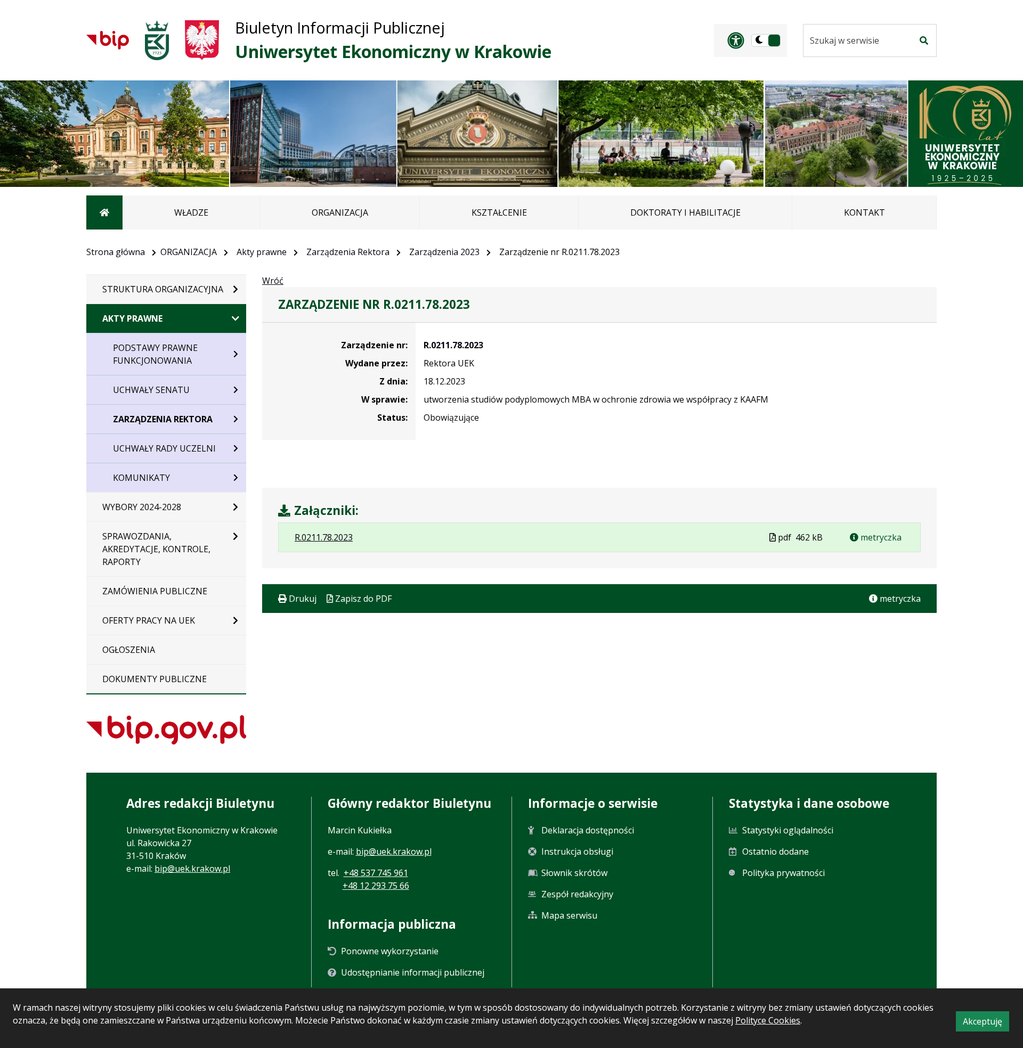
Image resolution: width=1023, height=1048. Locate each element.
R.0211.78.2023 (453, 345)
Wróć (272, 280)
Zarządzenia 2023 (444, 252)
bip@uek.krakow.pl (192, 868)
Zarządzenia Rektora (347, 252)
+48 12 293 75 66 (376, 885)
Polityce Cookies (767, 1020)
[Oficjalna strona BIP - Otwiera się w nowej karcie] (107, 40)
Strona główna (115, 252)
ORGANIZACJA (188, 252)
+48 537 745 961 (376, 873)
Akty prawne (262, 252)
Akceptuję (986, 1023)
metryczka (880, 537)
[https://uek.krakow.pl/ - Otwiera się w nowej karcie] (157, 40)
